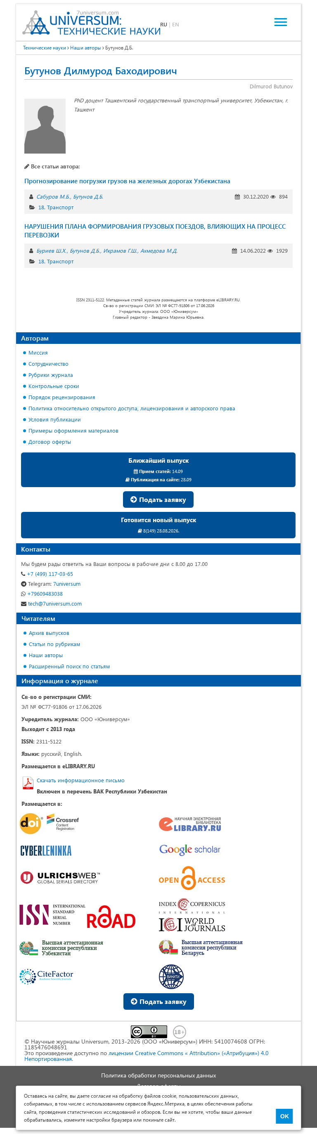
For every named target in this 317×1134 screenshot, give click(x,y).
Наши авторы (46, 654)
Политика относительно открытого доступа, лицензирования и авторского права (131, 408)
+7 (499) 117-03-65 (49, 573)
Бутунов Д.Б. (88, 196)
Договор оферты (49, 441)
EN (175, 24)
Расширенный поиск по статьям (69, 666)
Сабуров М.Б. (53, 196)
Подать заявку (161, 499)
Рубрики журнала (50, 374)
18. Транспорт (55, 207)
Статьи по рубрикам (54, 643)
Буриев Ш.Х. (51, 250)
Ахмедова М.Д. (158, 250)
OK (284, 1116)
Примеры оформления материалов (73, 430)
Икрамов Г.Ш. (120, 250)
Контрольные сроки (53, 385)
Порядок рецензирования (61, 396)
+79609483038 (44, 593)
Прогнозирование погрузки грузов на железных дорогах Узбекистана (127, 181)
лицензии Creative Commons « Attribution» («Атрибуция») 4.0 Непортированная (146, 1056)
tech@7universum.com (54, 603)
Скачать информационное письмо (81, 780)
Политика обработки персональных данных (158, 1075)
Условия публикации (54, 419)
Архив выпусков (49, 632)
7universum (54, 583)
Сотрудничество (48, 363)
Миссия (38, 352)
